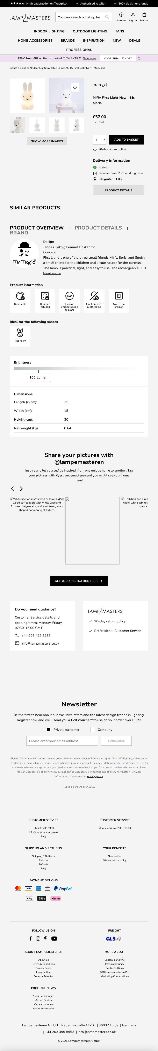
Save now (89, 58)
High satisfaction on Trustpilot (46, 3)
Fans (119, 31)
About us (43, 959)
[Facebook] (31, 938)
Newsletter (114, 856)
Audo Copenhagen (43, 995)
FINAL (118, 58)
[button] (17, 125)
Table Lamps (58, 67)
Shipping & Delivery (43, 856)
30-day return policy (114, 860)
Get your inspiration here (76, 581)
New (117, 40)
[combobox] (84, 17)
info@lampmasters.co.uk (40, 643)
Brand (19, 232)
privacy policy (95, 776)
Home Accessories (43, 1008)
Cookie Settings (115, 968)
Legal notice (43, 972)
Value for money (43, 1004)
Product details (98, 227)
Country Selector (43, 976)
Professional (79, 49)
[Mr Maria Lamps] (115, 85)
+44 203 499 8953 (36, 635)
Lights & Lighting (19, 67)
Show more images (47, 141)
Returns (43, 860)
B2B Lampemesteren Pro (114, 972)
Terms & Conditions (43, 963)
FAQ (43, 836)
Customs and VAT (115, 959)
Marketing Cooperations (115, 976)
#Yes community (114, 963)
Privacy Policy (43, 968)
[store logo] (30, 17)
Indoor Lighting (40, 67)
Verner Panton (43, 1000)
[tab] (40, 228)
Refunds (43, 864)
